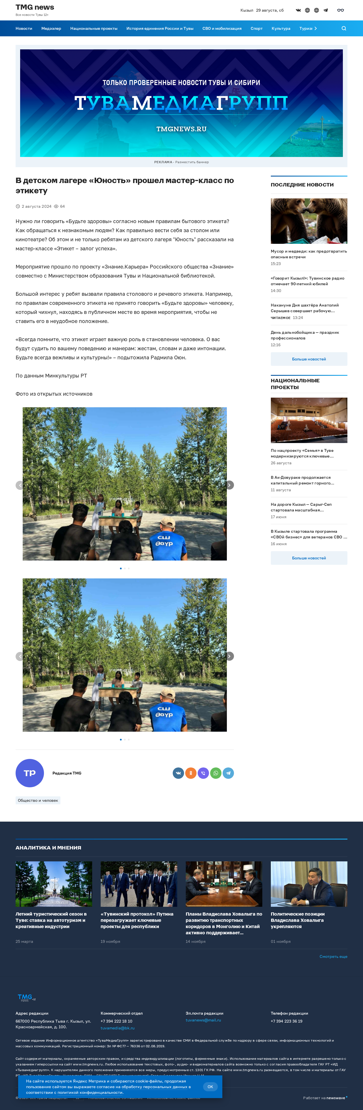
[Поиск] (344, 28)
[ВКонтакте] (178, 773)
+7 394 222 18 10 (116, 1021)
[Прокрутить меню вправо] (315, 28)
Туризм (306, 28)
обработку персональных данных (154, 1086)
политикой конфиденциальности (90, 1092)
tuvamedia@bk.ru (117, 1027)
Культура (281, 28)
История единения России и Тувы (159, 28)
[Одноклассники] (191, 773)
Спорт (257, 28)
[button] (121, 568)
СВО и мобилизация (222, 28)
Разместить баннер (192, 162)
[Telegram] (228, 773)
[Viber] (203, 773)
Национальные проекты (93, 28)
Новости (24, 28)
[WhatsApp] (215, 773)
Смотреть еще (333, 956)
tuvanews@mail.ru (203, 1019)
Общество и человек (38, 800)
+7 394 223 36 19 (286, 1021)
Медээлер (51, 28)
